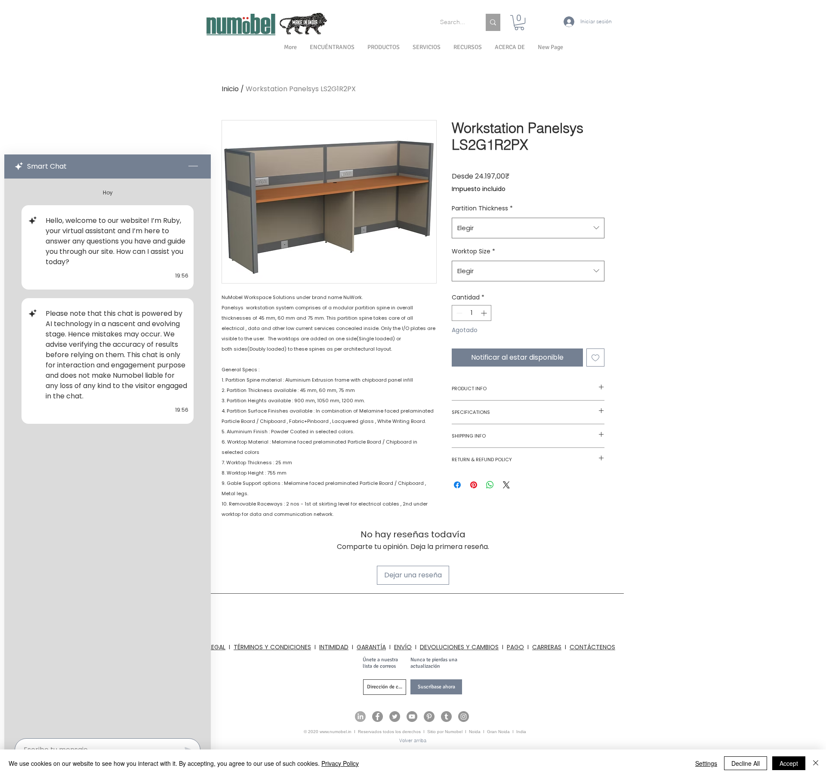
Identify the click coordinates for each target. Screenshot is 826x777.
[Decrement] (458, 313)
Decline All (745, 763)
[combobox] (528, 228)
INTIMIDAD (333, 647)
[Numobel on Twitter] (394, 716)
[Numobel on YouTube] (412, 716)
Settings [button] (706, 763)
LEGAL (217, 647)
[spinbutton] (471, 313)
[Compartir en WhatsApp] (490, 485)
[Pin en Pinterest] (473, 485)
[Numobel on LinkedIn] (360, 716)
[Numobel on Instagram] (463, 716)
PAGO (515, 647)
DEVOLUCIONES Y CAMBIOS (459, 647)
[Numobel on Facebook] (377, 716)
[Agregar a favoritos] (595, 357)
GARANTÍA (371, 647)
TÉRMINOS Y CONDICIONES (272, 647)
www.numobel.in (335, 731)
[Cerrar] (816, 763)
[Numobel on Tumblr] (446, 716)
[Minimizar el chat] (193, 166)
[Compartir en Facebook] (457, 485)
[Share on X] (506, 485)
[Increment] (484, 313)
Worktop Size (473, 251)
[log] (107, 456)
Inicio (230, 89)
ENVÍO (403, 647)
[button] (509, 47)
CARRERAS (546, 647)
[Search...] (493, 22)
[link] (519, 22)
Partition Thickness (482, 208)
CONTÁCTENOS (592, 647)
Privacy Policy (340, 763)
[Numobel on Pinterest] (429, 716)
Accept (789, 763)
